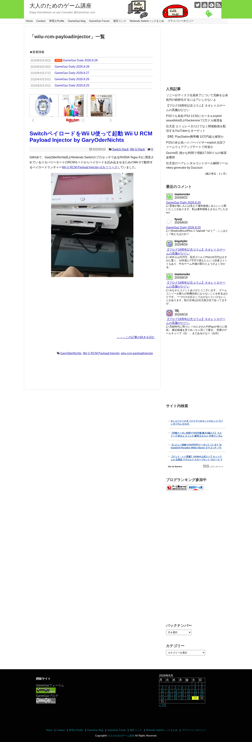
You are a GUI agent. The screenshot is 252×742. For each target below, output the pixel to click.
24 (162, 698)
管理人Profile (56, 20)
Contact (40, 20)
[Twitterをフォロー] (197, 5)
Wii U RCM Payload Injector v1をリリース (89, 167)
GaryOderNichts (70, 353)
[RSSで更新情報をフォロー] (218, 5)
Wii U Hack (137, 149)
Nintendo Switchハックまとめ (147, 20)
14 (188, 690)
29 (195, 698)
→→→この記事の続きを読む (136, 337)
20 (182, 694)
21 (188, 694)
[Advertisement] (92, 306)
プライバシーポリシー (181, 20)
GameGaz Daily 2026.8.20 (183, 202)
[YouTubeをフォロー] (204, 5)
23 (201, 694)
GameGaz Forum (99, 20)
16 (201, 690)
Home (29, 20)
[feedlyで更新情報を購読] (211, 5)
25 (169, 698)
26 (175, 698)
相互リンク (119, 20)
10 (162, 690)
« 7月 (162, 705)
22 (195, 694)
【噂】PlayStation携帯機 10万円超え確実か (195, 136)
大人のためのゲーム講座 (61, 6)
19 (175, 694)
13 (182, 690)
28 (188, 698)
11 (169, 690)
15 (195, 690)
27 (182, 698)
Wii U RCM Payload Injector (101, 353)
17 (162, 694)
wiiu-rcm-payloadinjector (137, 353)
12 (175, 690)
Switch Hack (120, 149)
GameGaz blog (77, 20)
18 (169, 694)
